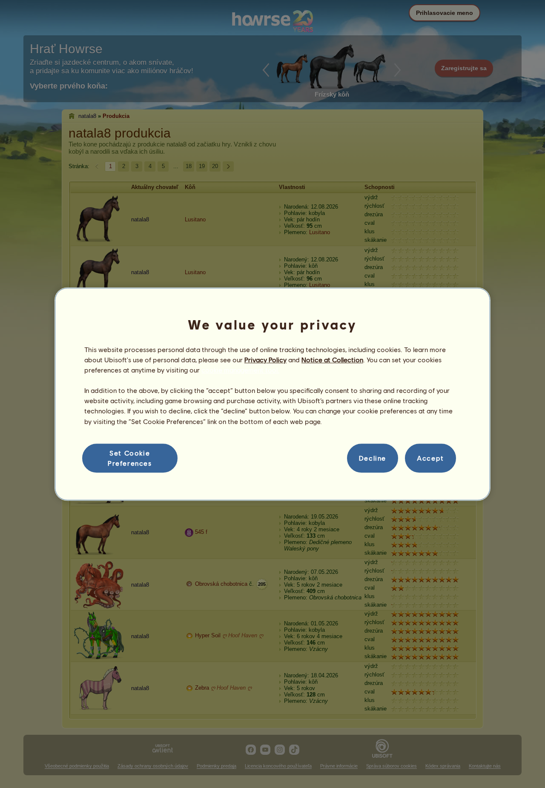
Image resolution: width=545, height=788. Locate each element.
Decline (372, 458)
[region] (272, 394)
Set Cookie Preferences (130, 458)
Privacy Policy (265, 359)
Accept (430, 458)
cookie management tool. (240, 370)
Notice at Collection (332, 359)
